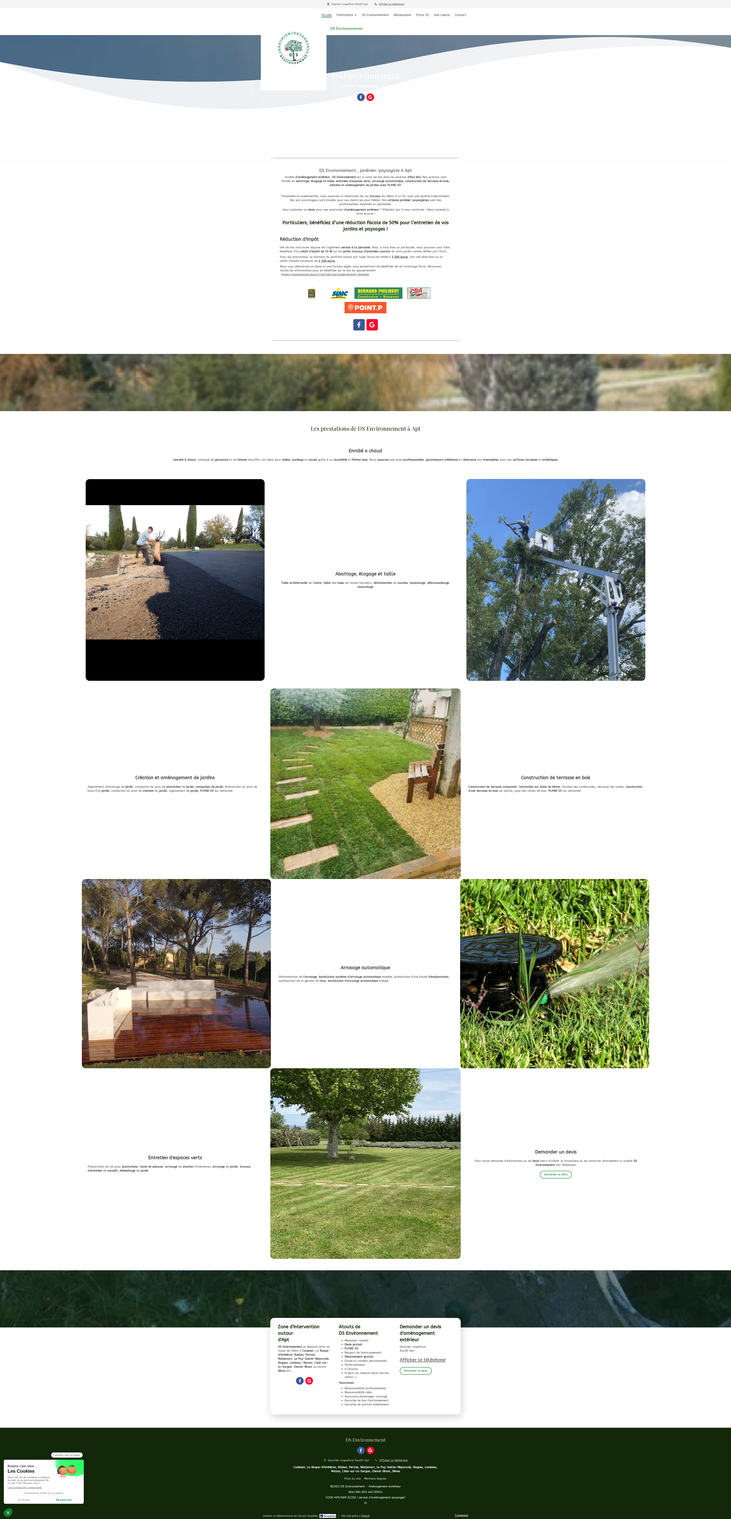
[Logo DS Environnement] (293, 89)
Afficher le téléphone (391, 4)
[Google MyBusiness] (370, 97)
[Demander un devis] (554, 973)
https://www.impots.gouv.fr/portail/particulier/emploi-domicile (325, 274)
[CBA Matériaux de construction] (418, 293)
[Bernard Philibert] (378, 293)
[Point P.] (365, 307)
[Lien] (175, 580)
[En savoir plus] (365, 783)
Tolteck (365, 1515)
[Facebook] (361, 97)
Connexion (461, 1515)
